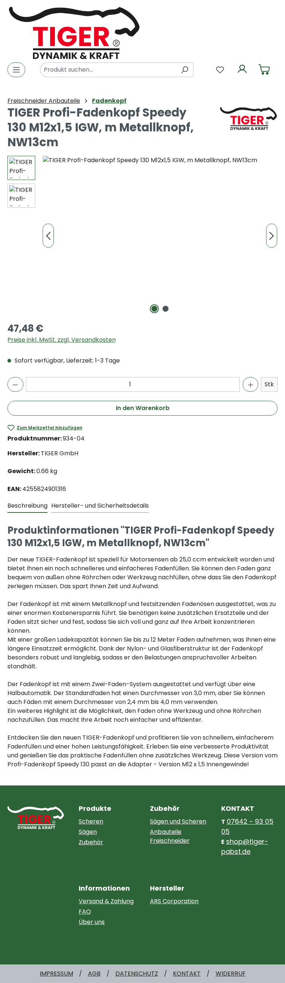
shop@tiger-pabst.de (244, 846)
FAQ (85, 911)
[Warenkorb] (264, 69)
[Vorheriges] (48, 236)
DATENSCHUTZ (136, 973)
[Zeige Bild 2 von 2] (165, 309)
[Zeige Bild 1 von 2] (154, 309)
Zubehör (91, 842)
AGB (94, 973)
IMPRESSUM (56, 973)
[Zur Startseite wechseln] (74, 32)
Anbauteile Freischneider (170, 836)
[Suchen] (184, 69)
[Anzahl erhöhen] (251, 384)
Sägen (88, 832)
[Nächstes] (271, 236)
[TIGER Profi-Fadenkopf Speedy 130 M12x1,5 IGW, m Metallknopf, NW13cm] (160, 235)
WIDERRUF (231, 973)
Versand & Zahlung (106, 901)
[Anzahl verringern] (15, 384)
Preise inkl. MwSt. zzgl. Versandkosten (61, 339)
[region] (142, 235)
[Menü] (16, 69)
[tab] (27, 506)
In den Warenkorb (143, 408)
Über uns (92, 922)
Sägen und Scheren (178, 821)
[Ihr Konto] (242, 69)
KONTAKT (187, 973)
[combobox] (108, 69)
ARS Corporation (174, 901)
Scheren (91, 821)
